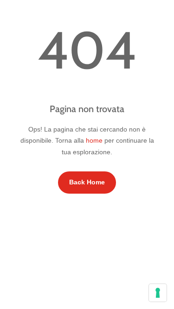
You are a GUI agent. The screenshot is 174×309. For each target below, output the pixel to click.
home (94, 140)
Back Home (87, 182)
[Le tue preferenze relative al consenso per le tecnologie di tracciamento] (158, 293)
